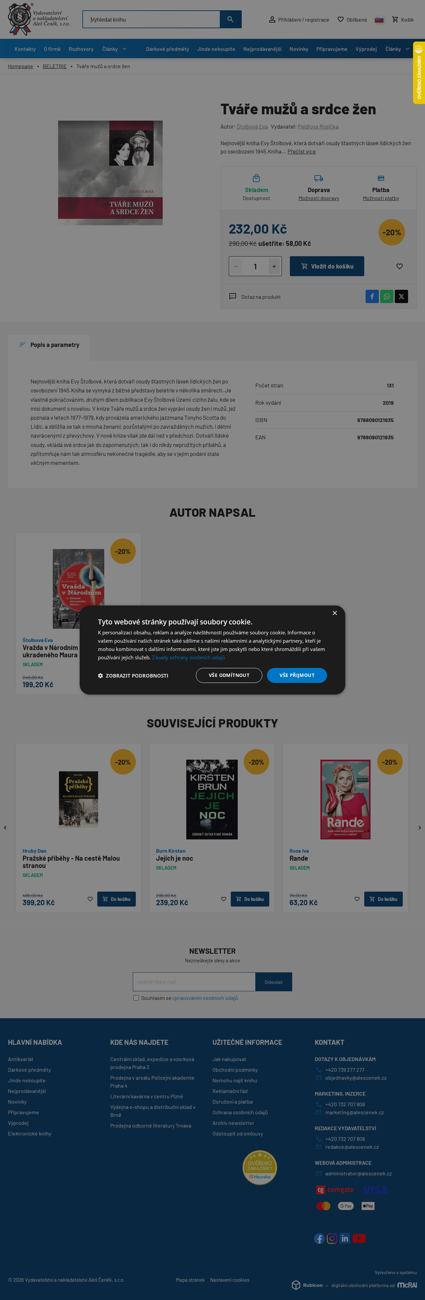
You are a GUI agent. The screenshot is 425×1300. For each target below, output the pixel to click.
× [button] (334, 613)
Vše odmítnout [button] (229, 675)
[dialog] (212, 650)
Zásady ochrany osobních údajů (188, 657)
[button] (133, 675)
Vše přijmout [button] (297, 675)
